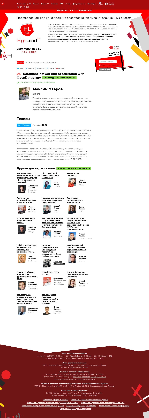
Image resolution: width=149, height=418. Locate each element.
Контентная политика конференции (114, 406)
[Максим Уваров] (24, 94)
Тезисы (36, 4)
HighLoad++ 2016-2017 (46, 356)
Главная (20, 62)
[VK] (27, 7)
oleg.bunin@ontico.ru (81, 377)
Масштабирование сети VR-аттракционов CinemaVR (77, 275)
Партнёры (91, 4)
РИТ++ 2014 (88, 358)
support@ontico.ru (79, 374)
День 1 (73, 356)
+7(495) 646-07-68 (95, 374)
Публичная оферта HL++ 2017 (55, 400)
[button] (20, 68)
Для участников (79, 4)
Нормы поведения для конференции (75, 409)
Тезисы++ (45, 4)
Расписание (21, 4)
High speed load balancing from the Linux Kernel (50, 176)
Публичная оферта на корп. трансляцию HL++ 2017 (102, 403)
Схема (67, 4)
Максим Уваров (48, 89)
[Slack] (18, 7)
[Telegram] (21, 7)
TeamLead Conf (83, 365)
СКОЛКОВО (24, 49)
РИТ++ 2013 (98, 358)
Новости (54, 4)
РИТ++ (45, 365)
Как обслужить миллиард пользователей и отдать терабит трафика (50, 299)
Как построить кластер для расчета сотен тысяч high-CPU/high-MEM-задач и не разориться (27, 299)
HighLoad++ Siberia (98, 365)
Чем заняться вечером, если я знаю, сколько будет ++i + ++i (53, 200)
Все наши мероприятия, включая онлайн (74, 367)
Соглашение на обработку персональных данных (43, 406)
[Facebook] (24, 7)
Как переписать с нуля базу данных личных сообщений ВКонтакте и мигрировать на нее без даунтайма (52, 223)
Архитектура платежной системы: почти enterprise (26, 200)
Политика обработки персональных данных (89, 400)
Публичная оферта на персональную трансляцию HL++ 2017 (52, 403)
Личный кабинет (111, 3)
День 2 (79, 356)
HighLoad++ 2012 (105, 356)
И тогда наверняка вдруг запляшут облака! (26, 221)
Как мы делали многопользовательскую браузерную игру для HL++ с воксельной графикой (28, 178)
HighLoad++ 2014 (91, 356)
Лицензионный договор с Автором (81, 406)
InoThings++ (71, 365)
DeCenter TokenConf (57, 365)
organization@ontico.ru (86, 379)
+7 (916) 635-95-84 (98, 377)
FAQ (61, 4)
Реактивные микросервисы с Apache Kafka (75, 200)
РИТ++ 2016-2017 (52, 358)
